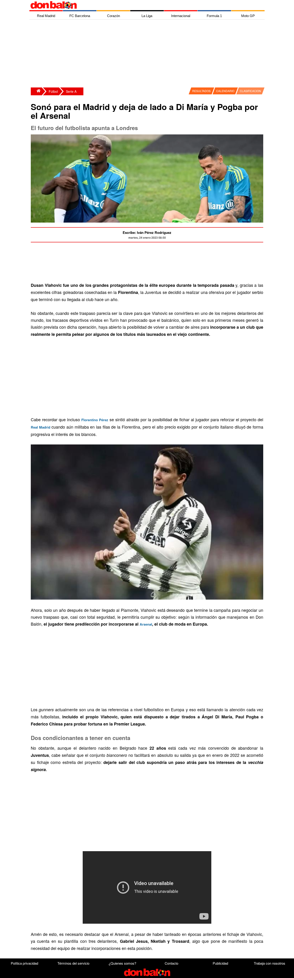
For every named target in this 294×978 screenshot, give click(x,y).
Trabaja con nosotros (269, 963)
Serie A (71, 91)
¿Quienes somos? (122, 963)
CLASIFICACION (250, 91)
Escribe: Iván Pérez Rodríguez (147, 232)
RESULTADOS (201, 91)
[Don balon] (142, 5)
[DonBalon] (36, 91)
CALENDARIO (225, 91)
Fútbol (53, 91)
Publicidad (220, 963)
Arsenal (146, 624)
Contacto (171, 963)
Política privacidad (24, 963)
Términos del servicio (73, 963)
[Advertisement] (148, 54)
